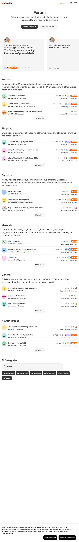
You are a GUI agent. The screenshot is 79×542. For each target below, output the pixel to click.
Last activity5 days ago (69, 194)
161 (59, 150)
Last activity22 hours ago (68, 114)
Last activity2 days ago (69, 244)
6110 (28, 67)
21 (62, 142)
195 (58, 68)
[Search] (71, 3)
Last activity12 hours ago (68, 144)
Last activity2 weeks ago (68, 260)
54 (64, 191)
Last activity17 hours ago (68, 98)
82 (22, 67)
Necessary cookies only (67, 538)
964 (57, 249)
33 (68, 288)
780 (56, 142)
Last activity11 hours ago (68, 291)
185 (60, 96)
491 (57, 104)
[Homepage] (7, 3)
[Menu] (75, 3)
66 (72, 296)
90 (64, 241)
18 (72, 111)
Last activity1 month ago (68, 202)
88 (61, 158)
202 (66, 208)
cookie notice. (8, 533)
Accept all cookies (50, 538)
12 (62, 104)
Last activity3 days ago (69, 298)
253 (59, 257)
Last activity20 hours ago (68, 106)
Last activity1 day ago (69, 161)
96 (68, 303)
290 (59, 199)
